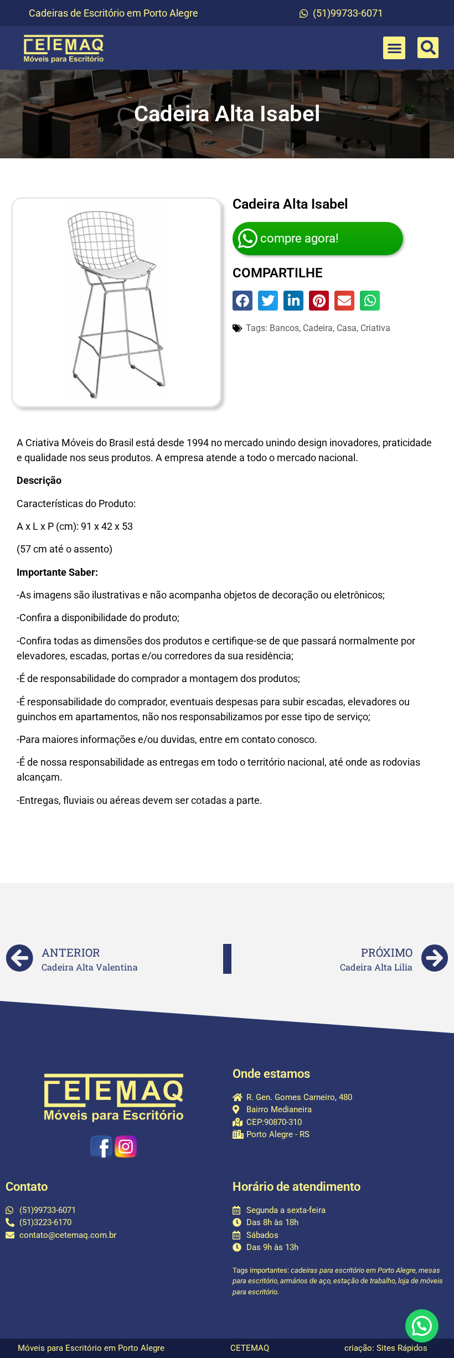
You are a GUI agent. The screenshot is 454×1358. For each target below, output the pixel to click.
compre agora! (299, 238)
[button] (394, 48)
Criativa (375, 328)
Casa (347, 328)
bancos (284, 328)
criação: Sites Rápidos (385, 1348)
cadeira (318, 328)
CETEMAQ (249, 1348)
